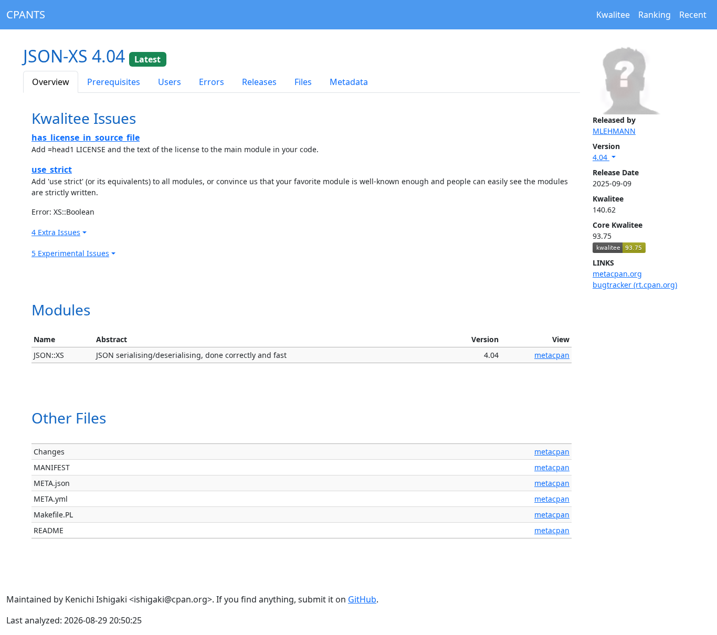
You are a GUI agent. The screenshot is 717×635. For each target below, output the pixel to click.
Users (169, 82)
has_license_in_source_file (85, 137)
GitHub (362, 599)
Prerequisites (113, 82)
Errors (211, 82)
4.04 (601, 157)
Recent (693, 14)
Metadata (349, 82)
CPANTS (25, 14)
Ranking (654, 14)
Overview (50, 82)
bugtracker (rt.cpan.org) (635, 285)
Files (303, 82)
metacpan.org (617, 274)
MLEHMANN (614, 131)
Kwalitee (613, 14)
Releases (259, 82)
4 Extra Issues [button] (55, 232)
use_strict (51, 169)
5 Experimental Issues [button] (70, 253)
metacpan (552, 355)
